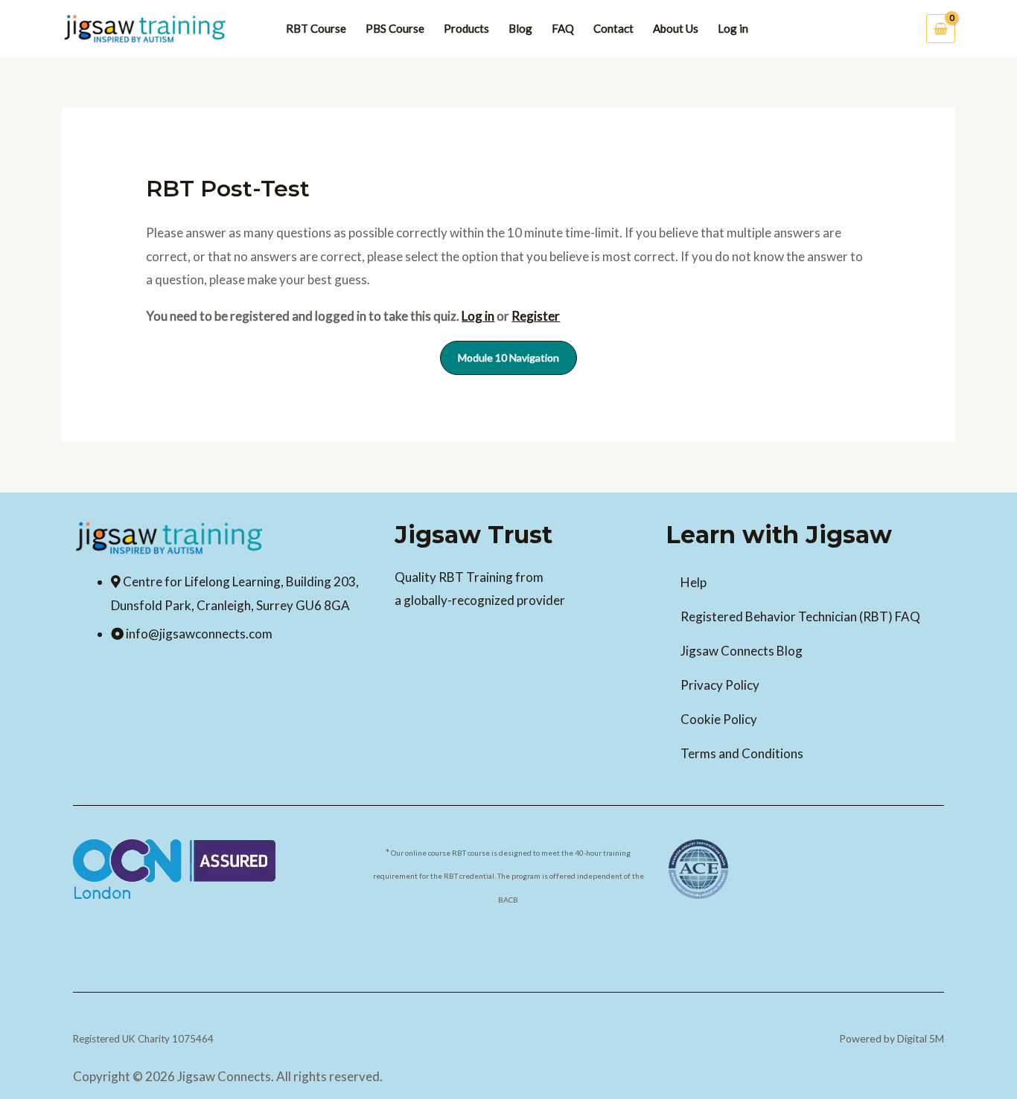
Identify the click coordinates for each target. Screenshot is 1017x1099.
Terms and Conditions (741, 753)
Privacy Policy (719, 685)
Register (535, 316)
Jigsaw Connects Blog (741, 651)
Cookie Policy (718, 719)
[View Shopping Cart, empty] (940, 28)
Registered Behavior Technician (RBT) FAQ (800, 616)
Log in (478, 316)
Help (693, 582)
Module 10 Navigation (508, 357)
